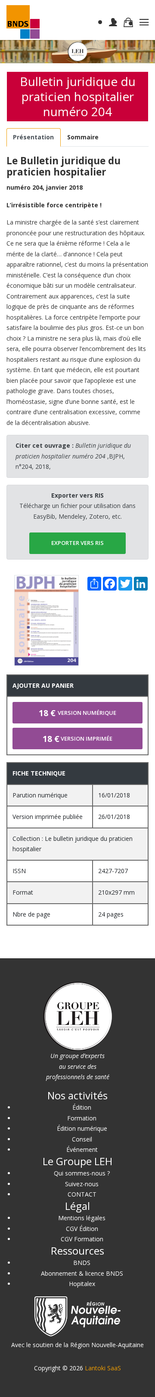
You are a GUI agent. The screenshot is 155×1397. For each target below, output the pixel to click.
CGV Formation (82, 1239)
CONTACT (82, 1194)
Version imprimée (77, 739)
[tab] (33, 137)
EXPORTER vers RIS (77, 543)
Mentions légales (81, 1218)
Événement (82, 1149)
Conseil (82, 1139)
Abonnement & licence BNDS (82, 1273)
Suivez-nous (82, 1184)
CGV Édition (82, 1229)
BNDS (81, 1263)
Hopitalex (82, 1284)
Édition (81, 1107)
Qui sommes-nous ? (82, 1173)
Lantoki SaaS (103, 1368)
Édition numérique (82, 1128)
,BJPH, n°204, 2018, (73, 456)
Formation (81, 1118)
